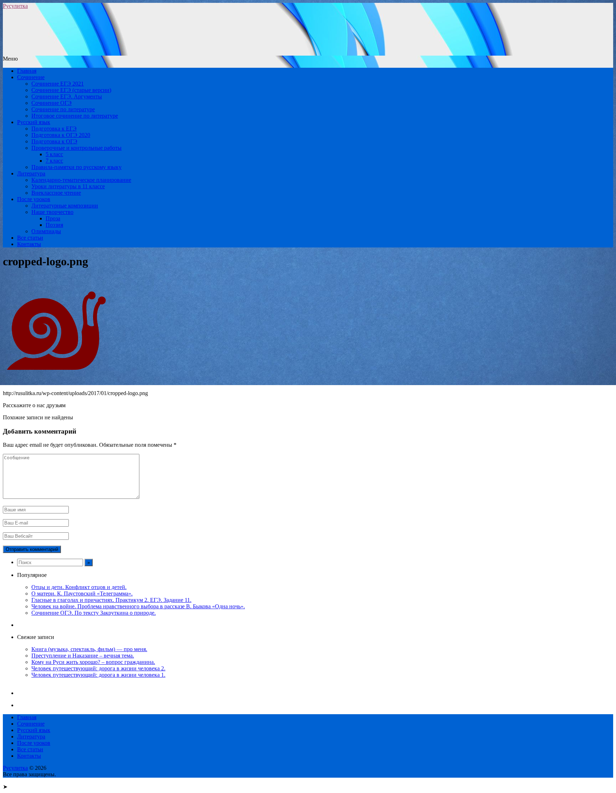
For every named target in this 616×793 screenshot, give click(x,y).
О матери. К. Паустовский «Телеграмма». (82, 593)
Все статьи (30, 238)
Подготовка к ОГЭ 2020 (60, 135)
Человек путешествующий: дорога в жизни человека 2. (98, 668)
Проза (53, 218)
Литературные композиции (64, 206)
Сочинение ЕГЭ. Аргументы (66, 96)
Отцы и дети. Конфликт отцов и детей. (79, 587)
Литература (31, 173)
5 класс (54, 154)
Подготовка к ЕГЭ (54, 129)
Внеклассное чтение (56, 193)
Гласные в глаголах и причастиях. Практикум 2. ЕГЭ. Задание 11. (111, 600)
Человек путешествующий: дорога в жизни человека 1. (98, 675)
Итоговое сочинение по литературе (74, 116)
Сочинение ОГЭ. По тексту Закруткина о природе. (93, 613)
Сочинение (31, 77)
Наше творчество (52, 212)
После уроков (33, 199)
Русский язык (33, 122)
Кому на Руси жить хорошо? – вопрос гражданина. (93, 662)
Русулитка (15, 6)
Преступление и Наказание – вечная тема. (82, 656)
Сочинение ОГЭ (51, 103)
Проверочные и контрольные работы (76, 148)
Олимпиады (46, 231)
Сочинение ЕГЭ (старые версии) (71, 90)
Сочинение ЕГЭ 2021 (57, 84)
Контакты (29, 244)
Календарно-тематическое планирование (81, 180)
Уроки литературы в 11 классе (68, 186)
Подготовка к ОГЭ (54, 141)
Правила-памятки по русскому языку (76, 167)
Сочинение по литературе (63, 109)
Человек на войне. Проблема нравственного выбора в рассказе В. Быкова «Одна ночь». (138, 606)
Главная (26, 71)
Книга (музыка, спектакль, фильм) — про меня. (89, 649)
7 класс (54, 161)
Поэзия (54, 225)
